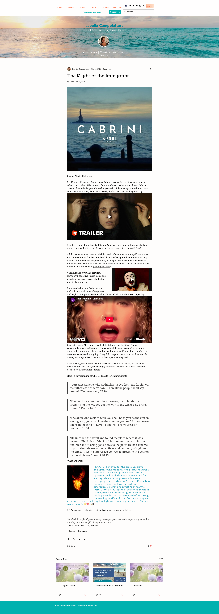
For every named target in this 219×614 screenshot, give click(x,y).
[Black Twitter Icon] (137, 5)
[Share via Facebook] (68, 539)
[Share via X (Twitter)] (74, 539)
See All (160, 559)
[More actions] (150, 69)
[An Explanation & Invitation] (109, 572)
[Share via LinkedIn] (79, 539)
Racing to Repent (67, 585)
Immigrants (82, 531)
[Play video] (109, 216)
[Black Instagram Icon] (140, 5)
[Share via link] (85, 539)
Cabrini (71, 531)
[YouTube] (129, 5)
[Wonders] (146, 572)
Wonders (137, 585)
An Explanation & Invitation (109, 585)
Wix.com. (94, 605)
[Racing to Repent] (72, 572)
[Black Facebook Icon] (133, 5)
